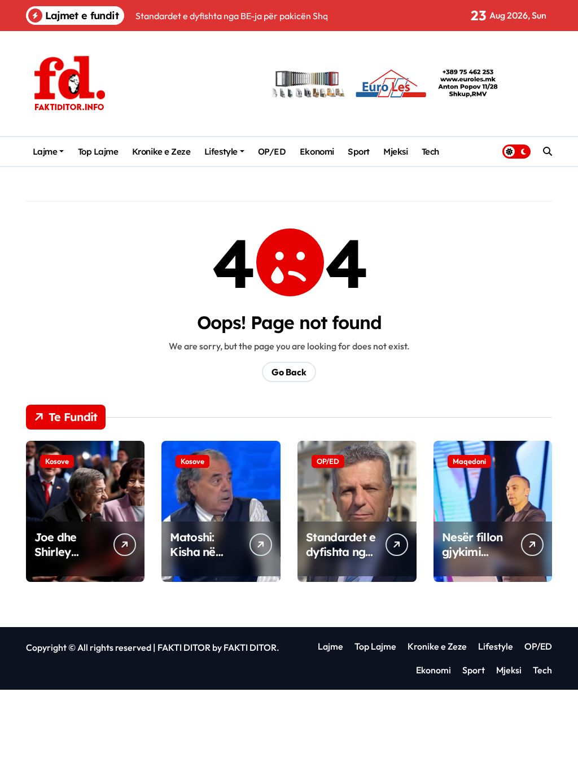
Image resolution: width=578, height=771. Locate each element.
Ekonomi (317, 151)
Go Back (289, 372)
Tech (430, 151)
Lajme (45, 151)
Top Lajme (98, 151)
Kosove (57, 461)
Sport (359, 151)
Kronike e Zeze (161, 151)
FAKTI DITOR (184, 647)
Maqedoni (469, 461)
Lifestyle (221, 151)
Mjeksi (395, 151)
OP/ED (272, 151)
